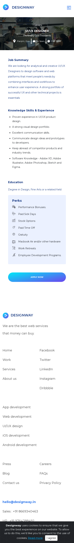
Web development (17, 417)
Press (7, 464)
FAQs (44, 473)
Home (7, 350)
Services (9, 369)
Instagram (47, 379)
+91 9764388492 (21, 521)
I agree (51, 538)
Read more (35, 538)
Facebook (47, 350)
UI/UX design (13, 426)
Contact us (11, 483)
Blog (6, 473)
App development (17, 407)
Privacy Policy (50, 483)
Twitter (45, 360)
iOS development (16, 435)
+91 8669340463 (25, 511)
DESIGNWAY (22, 7)
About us (10, 379)
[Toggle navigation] (69, 7)
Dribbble (46, 388)
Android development (20, 445)
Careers (45, 464)
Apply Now (37, 277)
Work (7, 360)
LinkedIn (46, 369)
